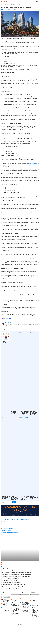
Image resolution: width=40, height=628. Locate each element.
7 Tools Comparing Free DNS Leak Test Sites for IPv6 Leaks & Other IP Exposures (16, 566)
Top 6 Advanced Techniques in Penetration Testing (5, 604)
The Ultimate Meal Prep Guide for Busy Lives (9, 580)
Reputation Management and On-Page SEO (15, 597)
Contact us (20, 624)
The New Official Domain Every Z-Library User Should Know (6, 497)
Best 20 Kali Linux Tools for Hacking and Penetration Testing (25, 603)
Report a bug (31, 623)
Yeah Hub (21, 626)
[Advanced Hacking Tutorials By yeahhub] (20, 516)
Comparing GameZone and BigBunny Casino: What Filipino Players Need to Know (16, 576)
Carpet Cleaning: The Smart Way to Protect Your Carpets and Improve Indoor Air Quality (33, 413)
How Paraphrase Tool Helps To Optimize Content (25, 599)
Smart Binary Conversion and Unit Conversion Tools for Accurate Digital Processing (16, 574)
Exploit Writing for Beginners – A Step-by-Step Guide (5, 613)
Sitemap (36, 623)
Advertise (4, 623)
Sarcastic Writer (7, 9)
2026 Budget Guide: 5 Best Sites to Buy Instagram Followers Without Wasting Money (16, 572)
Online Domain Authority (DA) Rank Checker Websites (25, 610)
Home (1, 4)
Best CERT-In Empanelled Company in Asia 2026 (34, 497)
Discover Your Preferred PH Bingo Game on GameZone (15, 412)
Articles (4, 4)
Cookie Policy (21, 623)
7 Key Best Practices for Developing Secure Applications (35, 606)
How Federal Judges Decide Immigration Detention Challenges (12, 588)
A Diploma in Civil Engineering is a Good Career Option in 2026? (13, 586)
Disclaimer (26, 623)
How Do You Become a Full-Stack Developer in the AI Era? (6, 342)
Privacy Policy (9, 623)
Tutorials (2, 592)
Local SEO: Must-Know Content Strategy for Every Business (15, 605)
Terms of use (15, 623)
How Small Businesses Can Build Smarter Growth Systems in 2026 (13, 584)
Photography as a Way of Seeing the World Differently (11, 582)
